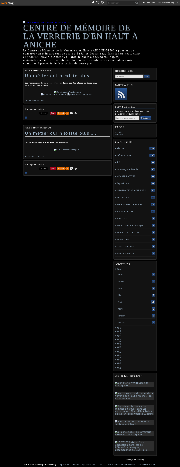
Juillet (121, 281)
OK (147, 76)
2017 (118, 349)
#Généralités (122, 239)
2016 (118, 352)
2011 (118, 365)
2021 (118, 338)
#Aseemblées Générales (128, 204)
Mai (119, 295)
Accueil (118, 132)
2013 (118, 360)
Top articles (64, 464)
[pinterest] (102, 2)
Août (120, 274)
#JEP (117, 162)
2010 (118, 368)
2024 (118, 330)
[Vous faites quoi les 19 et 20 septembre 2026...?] (135, 424)
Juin (120, 288)
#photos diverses (124, 253)
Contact (119, 134)
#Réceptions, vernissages (129, 225)
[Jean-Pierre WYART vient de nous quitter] (135, 385)
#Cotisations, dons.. (125, 246)
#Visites (119, 148)
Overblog (140, 460)
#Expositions (122, 183)
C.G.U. (101, 464)
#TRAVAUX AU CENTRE (127, 232)
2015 (118, 354)
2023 (118, 333)
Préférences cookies (146, 464)
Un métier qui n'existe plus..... (60, 133)
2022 (118, 336)
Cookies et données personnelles (121, 464)
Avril (120, 302)
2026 (118, 269)
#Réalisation (122, 197)
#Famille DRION (124, 211)
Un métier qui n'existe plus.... (60, 75)
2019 (118, 344)
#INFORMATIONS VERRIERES (130, 190)
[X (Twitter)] (97, 2)
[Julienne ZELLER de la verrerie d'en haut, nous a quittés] (135, 434)
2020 (118, 341)
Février (121, 316)
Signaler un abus (89, 464)
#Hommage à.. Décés (126, 169)
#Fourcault (121, 218)
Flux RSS (121, 94)
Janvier (121, 322)
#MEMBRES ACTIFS (125, 176)
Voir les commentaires (34, 101)
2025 (118, 328)
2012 (118, 362)
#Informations (123, 155)
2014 (118, 357)
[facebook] (93, 2)
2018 (118, 346)
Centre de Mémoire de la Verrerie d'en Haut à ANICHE (80, 36)
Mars (120, 309)
